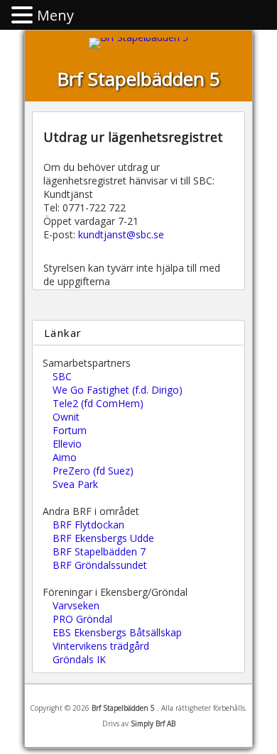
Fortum (70, 430)
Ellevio (67, 443)
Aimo (65, 457)
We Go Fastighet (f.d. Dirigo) (118, 390)
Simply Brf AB (153, 723)
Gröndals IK (79, 659)
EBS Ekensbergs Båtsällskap (117, 632)
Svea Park (75, 484)
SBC (62, 376)
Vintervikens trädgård (101, 646)
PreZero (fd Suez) (93, 470)
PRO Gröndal (82, 619)
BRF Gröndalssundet (100, 565)
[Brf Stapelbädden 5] (138, 37)
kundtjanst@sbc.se (121, 234)
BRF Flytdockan (88, 524)
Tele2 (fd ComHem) (98, 403)
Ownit (66, 416)
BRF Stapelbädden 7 (99, 551)
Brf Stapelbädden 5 (138, 79)
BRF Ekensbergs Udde (103, 538)
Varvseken (76, 605)
